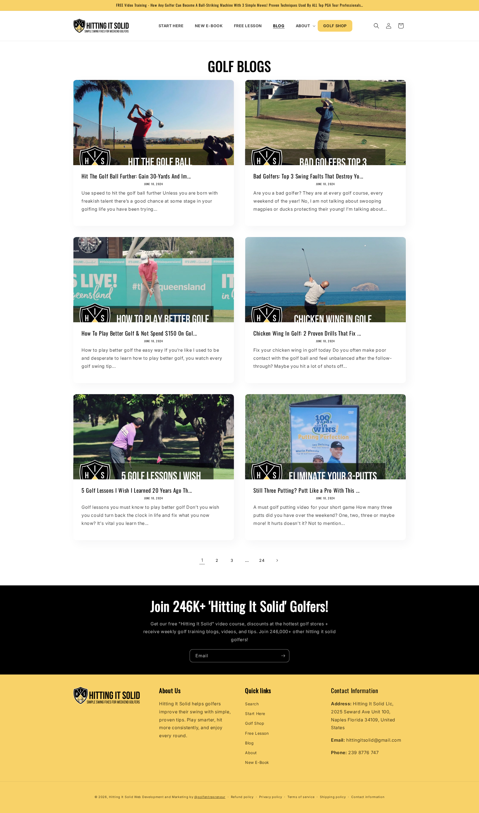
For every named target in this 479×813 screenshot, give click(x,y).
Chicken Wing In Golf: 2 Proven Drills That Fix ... (307, 333)
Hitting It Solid (121, 797)
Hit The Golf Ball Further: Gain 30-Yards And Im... (136, 176)
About (251, 752)
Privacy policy (270, 797)
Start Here (255, 713)
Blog (249, 743)
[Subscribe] (283, 655)
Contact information (367, 797)
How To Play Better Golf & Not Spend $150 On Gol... (139, 333)
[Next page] (277, 560)
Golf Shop (254, 723)
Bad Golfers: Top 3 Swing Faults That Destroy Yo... (308, 176)
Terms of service (300, 797)
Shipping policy (333, 797)
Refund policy (242, 797)
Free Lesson (257, 733)
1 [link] (202, 560)
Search (252, 703)
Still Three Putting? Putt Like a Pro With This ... (306, 490)
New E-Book (257, 762)
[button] (304, 26)
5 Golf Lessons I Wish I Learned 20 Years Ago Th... (136, 490)
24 (261, 560)
